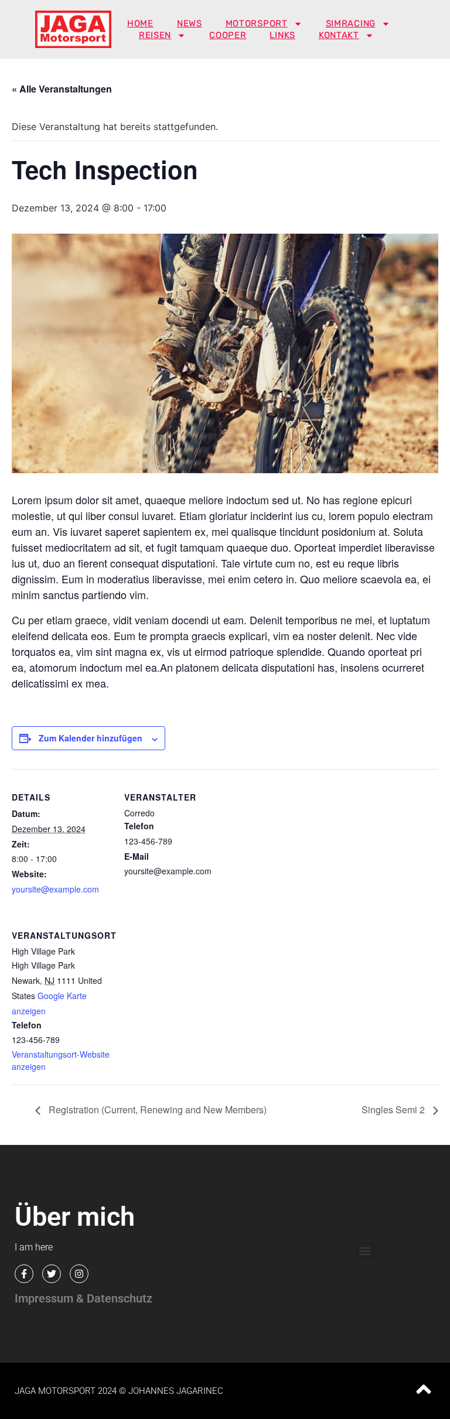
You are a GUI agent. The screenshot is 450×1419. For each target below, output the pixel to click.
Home (140, 23)
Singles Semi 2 (394, 1109)
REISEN (155, 35)
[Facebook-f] (24, 1273)
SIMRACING (351, 23)
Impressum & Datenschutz (83, 1298)
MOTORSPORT (257, 23)
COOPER (227, 35)
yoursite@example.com (55, 889)
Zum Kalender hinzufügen (90, 738)
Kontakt (339, 35)
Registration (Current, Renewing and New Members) (156, 1109)
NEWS (189, 23)
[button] (365, 1251)
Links (282, 35)
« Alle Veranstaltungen (62, 88)
